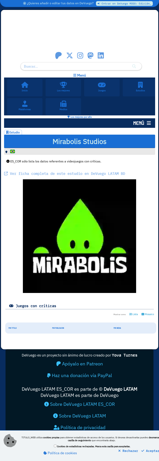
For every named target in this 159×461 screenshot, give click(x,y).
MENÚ (140, 123)
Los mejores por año (81, 116)
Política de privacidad (82, 427)
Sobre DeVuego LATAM (82, 416)
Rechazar (129, 451)
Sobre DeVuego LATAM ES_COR (82, 404)
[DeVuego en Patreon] (58, 55)
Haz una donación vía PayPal (81, 375)
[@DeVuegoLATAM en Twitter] (69, 55)
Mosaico (149, 314)
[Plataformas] (25, 103)
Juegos (102, 90)
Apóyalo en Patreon (82, 364)
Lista (135, 314)
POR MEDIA (117, 328)
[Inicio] (25, 84)
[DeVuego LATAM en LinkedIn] (101, 55)
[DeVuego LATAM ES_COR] (79, 33)
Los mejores (63, 90)
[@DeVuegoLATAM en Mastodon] (90, 55)
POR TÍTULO (13, 328)
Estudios (140, 90)
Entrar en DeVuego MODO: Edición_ (125, 3)
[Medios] (63, 103)
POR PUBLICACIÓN (58, 328)
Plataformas (25, 109)
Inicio (25, 90)
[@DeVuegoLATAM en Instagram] (80, 55)
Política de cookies (62, 453)
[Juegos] (102, 84)
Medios (63, 109)
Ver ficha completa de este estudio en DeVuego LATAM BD (66, 173)
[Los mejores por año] (63, 84)
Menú (81, 75)
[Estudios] (140, 84)
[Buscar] (134, 66)
